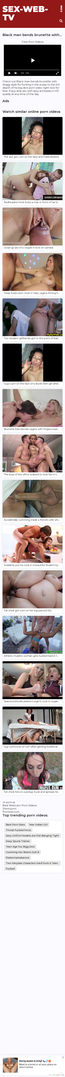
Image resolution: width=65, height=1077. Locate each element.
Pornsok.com (10, 811)
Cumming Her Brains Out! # (22, 852)
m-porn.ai (8, 802)
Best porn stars (15, 824)
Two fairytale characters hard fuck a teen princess (32, 864)
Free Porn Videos (33, 41)
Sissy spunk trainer (18, 841)
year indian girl (38, 824)
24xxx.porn (9, 808)
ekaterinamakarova (17, 857)
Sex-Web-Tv (32, 9)
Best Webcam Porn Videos (19, 805)
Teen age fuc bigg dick (20, 846)
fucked (10, 868)
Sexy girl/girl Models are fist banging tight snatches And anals (32, 836)
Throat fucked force (18, 830)
